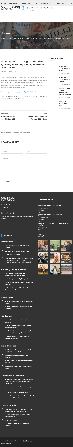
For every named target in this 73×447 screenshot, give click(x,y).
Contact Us (6, 204)
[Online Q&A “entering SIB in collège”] (41, 219)
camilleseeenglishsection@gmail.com (39, 7)
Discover (6, 207)
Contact (60, 3)
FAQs (4, 210)
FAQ (35, 3)
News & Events (46, 3)
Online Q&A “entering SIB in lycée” (64, 68)
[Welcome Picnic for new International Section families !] (41, 230)
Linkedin (10, 213)
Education (26, 3)
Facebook (2, 213)
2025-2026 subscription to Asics (64, 103)
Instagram (14, 213)
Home (3, 3)
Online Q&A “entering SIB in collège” (64, 79)
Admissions (13, 3)
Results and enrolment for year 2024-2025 (37, 116)
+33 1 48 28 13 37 (32, 11)
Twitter (6, 213)
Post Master (16, 72)
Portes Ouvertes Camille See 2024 (8, 116)
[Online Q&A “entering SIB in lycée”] (41, 210)
